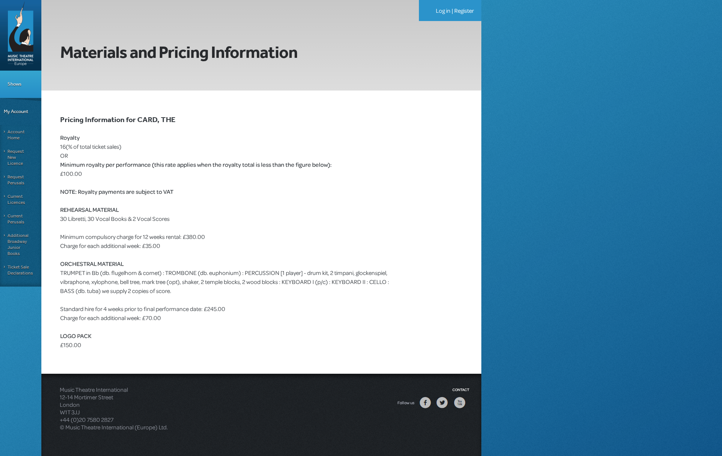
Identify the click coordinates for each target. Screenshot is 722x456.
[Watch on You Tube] (459, 408)
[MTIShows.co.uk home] (20, 34)
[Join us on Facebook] (425, 408)
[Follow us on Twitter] (442, 408)
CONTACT (460, 389)
